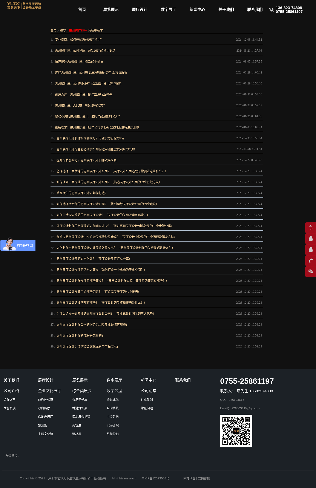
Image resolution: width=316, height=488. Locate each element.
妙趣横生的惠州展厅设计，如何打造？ (82, 193)
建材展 (76, 434)
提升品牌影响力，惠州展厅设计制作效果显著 (87, 160)
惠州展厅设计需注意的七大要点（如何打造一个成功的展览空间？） (102, 269)
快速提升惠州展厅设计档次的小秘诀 (79, 61)
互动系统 (113, 408)
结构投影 (113, 434)
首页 (82, 10)
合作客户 (10, 399)
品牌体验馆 (45, 399)
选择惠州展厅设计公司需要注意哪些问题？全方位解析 (91, 72)
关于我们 (226, 10)
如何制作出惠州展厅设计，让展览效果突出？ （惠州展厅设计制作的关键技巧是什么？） (116, 247)
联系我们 (255, 10)
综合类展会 (82, 391)
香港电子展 (79, 399)
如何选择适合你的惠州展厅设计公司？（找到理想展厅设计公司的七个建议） (108, 204)
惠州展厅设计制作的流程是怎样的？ (81, 335)
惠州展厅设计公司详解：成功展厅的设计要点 (85, 50)
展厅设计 (139, 10)
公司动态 (148, 391)
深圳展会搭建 (81, 416)
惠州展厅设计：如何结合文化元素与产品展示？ (88, 346)
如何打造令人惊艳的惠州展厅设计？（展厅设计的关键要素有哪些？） (103, 215)
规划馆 (42, 425)
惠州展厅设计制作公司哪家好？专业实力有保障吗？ (91, 138)
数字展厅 (168, 10)
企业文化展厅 (49, 391)
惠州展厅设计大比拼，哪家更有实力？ (80, 105)
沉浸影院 (113, 425)
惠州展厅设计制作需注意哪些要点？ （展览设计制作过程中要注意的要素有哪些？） (113, 280)
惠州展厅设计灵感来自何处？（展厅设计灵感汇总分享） (94, 258)
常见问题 (147, 408)
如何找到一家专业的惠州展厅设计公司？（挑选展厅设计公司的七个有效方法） (109, 182)
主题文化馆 (45, 434)
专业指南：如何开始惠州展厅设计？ (79, 39)
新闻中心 (197, 10)
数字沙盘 (114, 391)
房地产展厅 (45, 416)
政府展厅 (44, 408)
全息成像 (113, 399)
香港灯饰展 (79, 408)
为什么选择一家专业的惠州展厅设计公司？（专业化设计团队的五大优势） (106, 313)
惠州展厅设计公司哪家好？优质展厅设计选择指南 (88, 83)
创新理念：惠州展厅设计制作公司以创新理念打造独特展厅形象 (97, 127)
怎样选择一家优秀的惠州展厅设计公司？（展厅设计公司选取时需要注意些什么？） (112, 171)
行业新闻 (147, 399)
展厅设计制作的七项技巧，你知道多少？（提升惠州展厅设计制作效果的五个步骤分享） (115, 226)
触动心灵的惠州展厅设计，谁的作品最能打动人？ (88, 116)
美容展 (76, 425)
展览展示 (111, 10)
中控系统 (113, 416)
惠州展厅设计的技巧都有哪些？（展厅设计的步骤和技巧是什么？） (102, 302)
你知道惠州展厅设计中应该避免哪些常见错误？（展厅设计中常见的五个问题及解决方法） (117, 237)
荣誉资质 (10, 408)
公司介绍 (11, 391)
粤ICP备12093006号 (155, 478)
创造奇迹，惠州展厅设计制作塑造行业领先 (83, 94)
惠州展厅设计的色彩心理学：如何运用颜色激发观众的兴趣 (96, 149)
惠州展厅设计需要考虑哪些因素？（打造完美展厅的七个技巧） (99, 291)
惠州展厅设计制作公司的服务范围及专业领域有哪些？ (93, 324)
